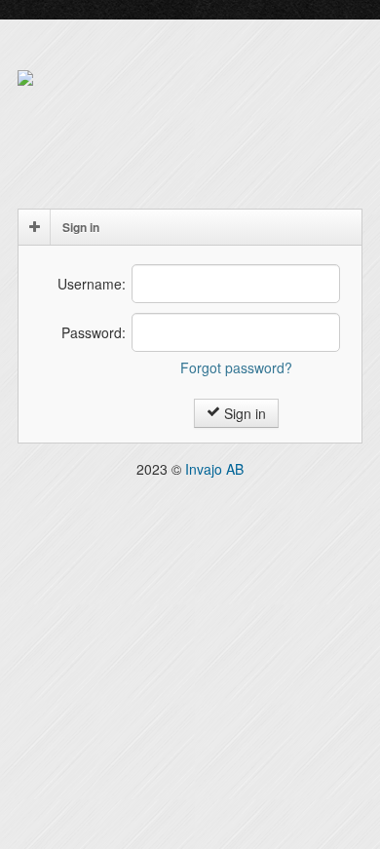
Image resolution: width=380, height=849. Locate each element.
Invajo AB (214, 469)
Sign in (243, 413)
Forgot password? (236, 367)
